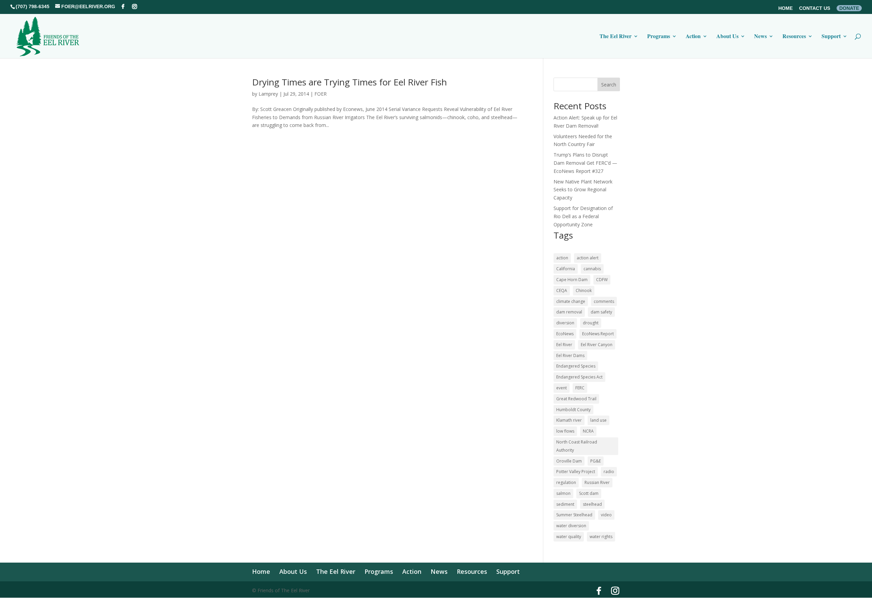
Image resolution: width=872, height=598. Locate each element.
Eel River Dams (570, 355)
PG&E (595, 461)
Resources (794, 37)
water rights (601, 536)
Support (831, 37)
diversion (565, 323)
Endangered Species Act (579, 377)
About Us (727, 37)
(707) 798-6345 (32, 6)
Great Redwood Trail (576, 399)
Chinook (584, 290)
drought (590, 323)
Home (785, 8)
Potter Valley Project (575, 471)
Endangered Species (575, 366)
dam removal (569, 312)
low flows (565, 431)
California (565, 269)
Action (693, 37)
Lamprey (268, 94)
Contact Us (814, 8)
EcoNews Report (598, 334)
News (760, 37)
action (562, 258)
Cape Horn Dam (572, 279)
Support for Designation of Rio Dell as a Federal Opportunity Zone (583, 216)
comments (604, 301)
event (561, 388)
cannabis (592, 269)
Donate (849, 8)
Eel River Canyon (596, 345)
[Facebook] (123, 6)
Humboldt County (573, 410)
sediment (565, 504)
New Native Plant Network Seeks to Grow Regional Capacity (583, 189)
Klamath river (569, 420)
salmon (563, 493)
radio (609, 471)
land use (598, 420)
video (606, 515)
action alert (587, 258)
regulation (566, 482)
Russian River (597, 482)
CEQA (561, 290)
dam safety (601, 312)
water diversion (571, 526)
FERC (580, 388)
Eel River (564, 345)
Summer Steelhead (574, 515)
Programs (658, 37)
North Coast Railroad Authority (576, 446)
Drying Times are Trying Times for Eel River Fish (349, 82)
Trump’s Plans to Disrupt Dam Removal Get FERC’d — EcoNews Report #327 (585, 162)
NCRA (588, 431)
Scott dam (588, 493)
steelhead (592, 504)
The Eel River (616, 37)
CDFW (602, 279)
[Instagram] (134, 6)
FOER (320, 94)
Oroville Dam (569, 461)
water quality (568, 536)
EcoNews (565, 334)
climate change (570, 301)
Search (608, 84)
